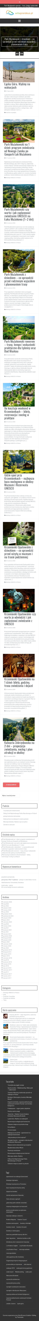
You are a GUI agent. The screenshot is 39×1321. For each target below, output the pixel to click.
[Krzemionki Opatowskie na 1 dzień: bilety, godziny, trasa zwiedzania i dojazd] (19, 665)
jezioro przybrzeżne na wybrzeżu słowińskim (16, 1211)
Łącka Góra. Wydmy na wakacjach (17, 85)
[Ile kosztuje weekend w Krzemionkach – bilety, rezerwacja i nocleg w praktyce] (19, 394)
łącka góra (20, 1303)
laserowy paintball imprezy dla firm (16, 1234)
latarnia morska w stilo (24, 1238)
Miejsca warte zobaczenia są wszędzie (19, 1145)
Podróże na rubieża (9, 998)
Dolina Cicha (13, 1059)
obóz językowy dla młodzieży (15, 1257)
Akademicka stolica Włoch (15, 1147)
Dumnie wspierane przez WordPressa (14, 1315)
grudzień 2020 (7, 936)
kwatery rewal (10, 1227)
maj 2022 (6, 924)
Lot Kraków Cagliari (12, 1245)
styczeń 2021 (7, 934)
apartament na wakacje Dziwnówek (17, 1176)
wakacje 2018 (10, 1268)
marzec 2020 (7, 946)
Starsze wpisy (10, 785)
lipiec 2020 (6, 942)
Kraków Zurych (22, 1219)
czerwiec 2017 (7, 970)
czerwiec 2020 (7, 944)
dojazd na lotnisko (11, 1191)
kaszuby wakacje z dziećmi (14, 1216)
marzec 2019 (7, 954)
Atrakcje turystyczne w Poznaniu (16, 1184)
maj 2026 (6, 904)
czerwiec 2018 (7, 958)
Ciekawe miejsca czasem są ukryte (18, 1163)
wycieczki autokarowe (13, 1279)
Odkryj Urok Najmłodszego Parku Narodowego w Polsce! (20, 813)
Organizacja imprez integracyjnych (16, 1260)
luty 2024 (6, 912)
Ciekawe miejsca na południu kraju (18, 1124)
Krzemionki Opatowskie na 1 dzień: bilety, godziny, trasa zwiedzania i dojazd (19, 682)
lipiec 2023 (6, 920)
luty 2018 (6, 966)
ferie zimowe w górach (13, 1199)
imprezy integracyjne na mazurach (16, 1206)
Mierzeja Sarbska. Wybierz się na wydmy (15, 822)
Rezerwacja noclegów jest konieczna (19, 1121)
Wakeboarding (19, 1272)
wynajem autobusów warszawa (15, 1287)
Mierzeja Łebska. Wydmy (15, 1156)
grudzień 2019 (7, 950)
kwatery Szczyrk (22, 1227)
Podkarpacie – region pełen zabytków (19, 1108)
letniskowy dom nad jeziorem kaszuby (17, 1242)
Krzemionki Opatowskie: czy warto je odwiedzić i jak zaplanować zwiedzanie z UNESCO (20, 619)
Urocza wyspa (12, 1130)
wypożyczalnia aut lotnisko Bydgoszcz (17, 1294)
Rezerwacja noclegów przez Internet (19, 1153)
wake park (29, 1272)
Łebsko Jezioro (11, 1303)
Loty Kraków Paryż (11, 1249)
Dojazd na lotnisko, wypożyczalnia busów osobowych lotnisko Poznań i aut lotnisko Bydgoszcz (20, 1103)
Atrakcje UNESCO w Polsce (13, 177)
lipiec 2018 (6, 956)
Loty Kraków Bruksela (26, 1245)
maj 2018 (6, 960)
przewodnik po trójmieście (14, 1264)
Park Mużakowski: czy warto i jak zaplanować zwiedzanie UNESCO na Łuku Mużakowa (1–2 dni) (19, 214)
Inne (4, 994)
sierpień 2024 (7, 908)
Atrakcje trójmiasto (12, 1180)
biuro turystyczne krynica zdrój (15, 1188)
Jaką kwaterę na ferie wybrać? (17, 1137)
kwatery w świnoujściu (13, 1231)
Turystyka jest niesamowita (11, 810)
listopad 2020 (7, 938)
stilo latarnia (27, 1264)
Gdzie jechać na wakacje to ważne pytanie (15, 819)
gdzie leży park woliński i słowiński (16, 1202)
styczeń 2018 (7, 968)
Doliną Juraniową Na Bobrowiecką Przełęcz (23, 1049)
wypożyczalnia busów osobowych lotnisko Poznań (18, 1299)
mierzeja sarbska (24, 1249)
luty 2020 (6, 948)
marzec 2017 (7, 976)
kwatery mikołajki (25, 1223)
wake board (9, 1272)
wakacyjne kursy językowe (24, 1268)
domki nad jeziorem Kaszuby (15, 1195)
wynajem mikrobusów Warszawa (16, 1290)
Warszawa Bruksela (12, 1275)
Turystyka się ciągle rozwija (16, 1085)
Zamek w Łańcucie (9, 824)
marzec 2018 (7, 964)
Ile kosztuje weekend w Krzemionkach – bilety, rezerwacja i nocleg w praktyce (17, 413)
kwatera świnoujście (12, 1223)
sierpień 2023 (7, 918)
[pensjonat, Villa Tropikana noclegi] (20, 13)
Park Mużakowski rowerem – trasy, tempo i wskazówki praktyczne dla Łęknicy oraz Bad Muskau (21, 5)
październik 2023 (8, 916)
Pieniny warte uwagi (14, 1111)
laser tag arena (10, 1238)
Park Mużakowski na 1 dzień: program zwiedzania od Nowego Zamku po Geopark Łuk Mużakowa (19, 149)
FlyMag (34, 1315)
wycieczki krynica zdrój (13, 1283)
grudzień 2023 (7, 914)
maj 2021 (6, 928)
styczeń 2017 (7, 978)
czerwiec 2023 (7, 922)
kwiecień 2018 (7, 962)
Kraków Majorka (11, 1219)
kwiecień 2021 (7, 930)
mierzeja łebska (11, 1253)
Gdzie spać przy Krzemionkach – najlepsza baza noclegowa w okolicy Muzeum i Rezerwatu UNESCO (19, 481)
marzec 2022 (7, 926)
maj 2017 (6, 972)
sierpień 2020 (7, 940)
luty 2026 (6, 906)
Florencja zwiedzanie (14, 1150)
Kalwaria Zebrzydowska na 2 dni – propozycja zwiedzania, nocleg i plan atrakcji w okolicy (19, 747)
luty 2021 (6, 932)
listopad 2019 (7, 952)
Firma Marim (11, 1127)
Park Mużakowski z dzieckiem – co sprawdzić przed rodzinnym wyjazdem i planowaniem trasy (19, 279)
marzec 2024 (7, 910)
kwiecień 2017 (7, 974)
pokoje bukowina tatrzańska (11, 816)
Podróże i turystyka (11, 112)
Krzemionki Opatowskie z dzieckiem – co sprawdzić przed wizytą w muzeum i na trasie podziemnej (18, 552)
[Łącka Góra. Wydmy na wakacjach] (19, 72)
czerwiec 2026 (7, 902)
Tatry (4, 1000)
